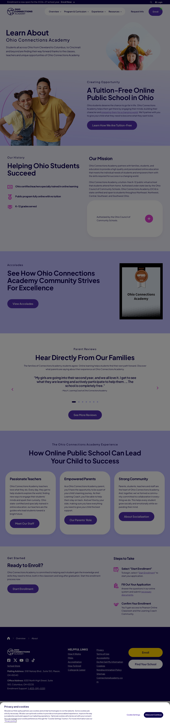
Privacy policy (10, 721)
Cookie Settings (133, 715)
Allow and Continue (153, 715)
